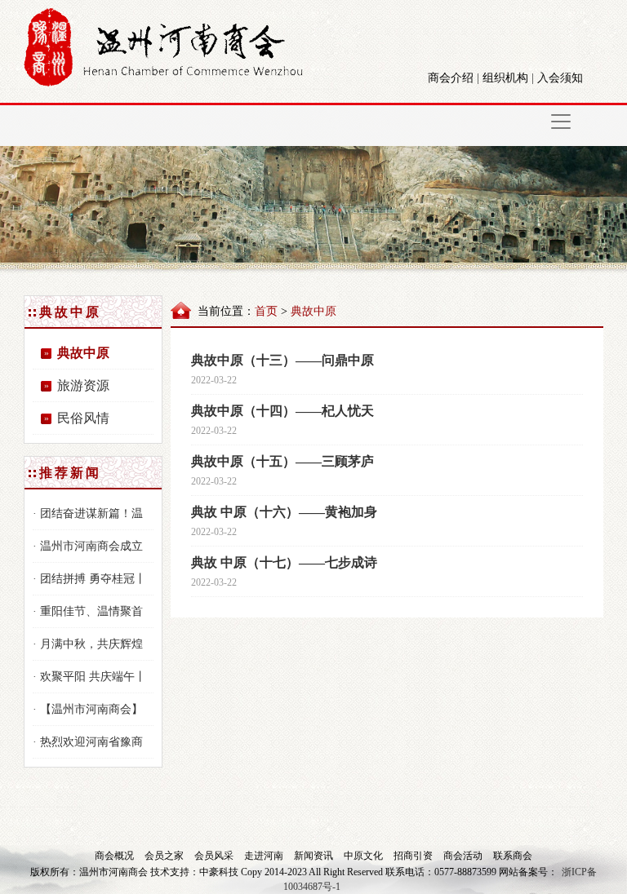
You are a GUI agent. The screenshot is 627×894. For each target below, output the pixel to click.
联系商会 (512, 855)
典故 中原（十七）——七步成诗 (284, 562)
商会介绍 (451, 78)
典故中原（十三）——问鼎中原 (282, 360)
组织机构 (505, 78)
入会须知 (560, 78)
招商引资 (414, 855)
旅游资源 (83, 385)
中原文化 (364, 855)
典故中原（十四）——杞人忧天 (282, 411)
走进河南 (265, 855)
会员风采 (215, 855)
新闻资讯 (315, 855)
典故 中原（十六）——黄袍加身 (284, 512)
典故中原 (83, 353)
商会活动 (464, 855)
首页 (266, 311)
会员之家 (165, 855)
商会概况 (115, 855)
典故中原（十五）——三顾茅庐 (282, 461)
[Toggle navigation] (561, 121)
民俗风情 (83, 418)
